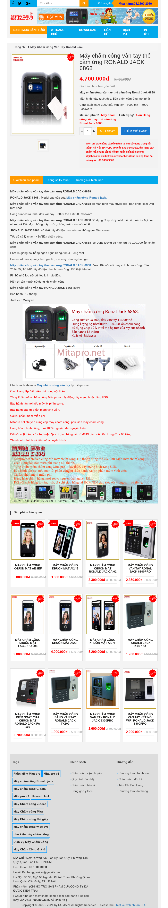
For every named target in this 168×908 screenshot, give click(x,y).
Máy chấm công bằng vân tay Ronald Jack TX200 (65, 719)
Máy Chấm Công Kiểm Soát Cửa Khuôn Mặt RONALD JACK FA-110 (28, 720)
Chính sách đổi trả (130, 779)
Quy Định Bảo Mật (83, 779)
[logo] (23, 16)
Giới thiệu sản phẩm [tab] (26, 180)
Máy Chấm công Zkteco (30, 804)
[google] (28, 3)
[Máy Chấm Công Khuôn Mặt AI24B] (65, 540)
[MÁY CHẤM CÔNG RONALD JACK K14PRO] (140, 614)
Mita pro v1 (51, 773)
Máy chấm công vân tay (53, 385)
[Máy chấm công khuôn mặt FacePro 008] (27, 614)
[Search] (84, 3)
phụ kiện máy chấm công (31, 834)
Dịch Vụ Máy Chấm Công (31, 841)
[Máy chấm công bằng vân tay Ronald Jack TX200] (65, 689)
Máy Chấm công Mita (28, 811)
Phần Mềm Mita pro (27, 773)
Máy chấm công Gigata (30, 788)
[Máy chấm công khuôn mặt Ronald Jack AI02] (102, 540)
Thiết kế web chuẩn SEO (130, 905)
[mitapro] (97, 16)
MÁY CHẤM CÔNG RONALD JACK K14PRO (140, 643)
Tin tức (145, 32)
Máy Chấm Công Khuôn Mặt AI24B (65, 567)
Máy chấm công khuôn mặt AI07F (103, 641)
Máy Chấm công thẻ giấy (31, 819)
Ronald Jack (41, 796)
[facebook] (13, 3)
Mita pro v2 (21, 796)
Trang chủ (58, 32)
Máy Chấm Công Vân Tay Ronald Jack (56, 47)
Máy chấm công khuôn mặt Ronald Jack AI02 (103, 568)
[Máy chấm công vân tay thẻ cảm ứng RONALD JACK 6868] (43, 145)
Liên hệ (107, 32)
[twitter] (19, 3)
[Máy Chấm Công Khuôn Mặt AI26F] (65, 614)
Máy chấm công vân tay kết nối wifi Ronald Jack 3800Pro (140, 719)
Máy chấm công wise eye (31, 826)
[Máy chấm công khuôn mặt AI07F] (102, 614)
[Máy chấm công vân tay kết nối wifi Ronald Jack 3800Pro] (140, 689)
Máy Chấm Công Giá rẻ (29, 849)
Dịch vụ (126, 32)
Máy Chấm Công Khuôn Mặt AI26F (65, 641)
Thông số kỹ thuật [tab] (57, 180)
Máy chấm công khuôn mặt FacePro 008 (27, 643)
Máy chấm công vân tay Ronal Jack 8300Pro (140, 568)
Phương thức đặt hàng (133, 791)
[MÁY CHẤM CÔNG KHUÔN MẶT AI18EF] (27, 540)
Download (87, 30)
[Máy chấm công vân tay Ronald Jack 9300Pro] (102, 689)
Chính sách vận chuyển (87, 773)
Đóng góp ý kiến (82, 791)
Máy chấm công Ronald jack (33, 781)
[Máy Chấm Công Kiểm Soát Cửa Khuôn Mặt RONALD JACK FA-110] (27, 689)
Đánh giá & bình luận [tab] (89, 180)
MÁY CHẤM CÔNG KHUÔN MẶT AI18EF (28, 567)
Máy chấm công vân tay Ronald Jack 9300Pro (102, 717)
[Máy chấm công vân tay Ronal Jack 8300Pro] (140, 540)
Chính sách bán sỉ (83, 785)
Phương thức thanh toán (134, 773)
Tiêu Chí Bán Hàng (131, 785)
